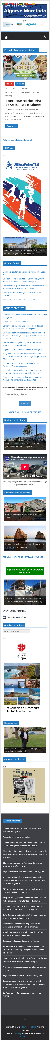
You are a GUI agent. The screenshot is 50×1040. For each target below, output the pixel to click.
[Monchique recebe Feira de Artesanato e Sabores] (25, 67)
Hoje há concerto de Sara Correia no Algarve (22, 975)
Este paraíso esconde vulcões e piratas (19, 299)
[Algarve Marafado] (6, 37)
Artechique (11, 92)
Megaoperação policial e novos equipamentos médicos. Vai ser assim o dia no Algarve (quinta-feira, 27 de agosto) (25, 356)
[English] (13, 3)
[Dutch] (10, 3)
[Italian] (23, 3)
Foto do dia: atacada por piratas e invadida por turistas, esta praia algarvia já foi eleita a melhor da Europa (24, 949)
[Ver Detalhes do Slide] (25, 246)
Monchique (9, 95)
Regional (9, 84)
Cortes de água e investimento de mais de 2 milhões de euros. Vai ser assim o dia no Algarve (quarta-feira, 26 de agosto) (24, 984)
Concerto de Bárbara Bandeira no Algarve (21, 941)
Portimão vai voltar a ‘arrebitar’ (15, 321)
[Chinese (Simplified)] (7, 3)
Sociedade (20, 84)
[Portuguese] (27, 3)
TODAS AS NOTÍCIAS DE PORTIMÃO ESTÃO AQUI (23, 557)
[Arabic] (3, 3)
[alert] (25, 617)
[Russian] (30, 3)
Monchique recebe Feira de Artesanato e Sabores (23, 102)
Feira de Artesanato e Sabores (28, 92)
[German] (20, 3)
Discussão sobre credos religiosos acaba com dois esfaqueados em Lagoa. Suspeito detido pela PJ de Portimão (24, 335)
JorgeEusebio (27, 88)
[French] (17, 3)
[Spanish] (33, 3)
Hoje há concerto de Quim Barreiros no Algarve (22, 349)
